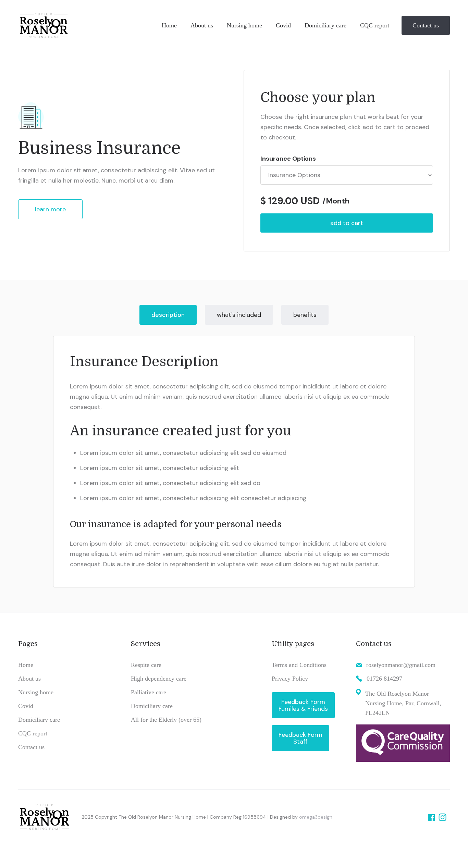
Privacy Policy (290, 678)
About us (29, 678)
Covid (25, 706)
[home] (86, 25)
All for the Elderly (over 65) (166, 719)
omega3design (315, 817)
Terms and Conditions (299, 664)
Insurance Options (288, 158)
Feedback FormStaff (300, 738)
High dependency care (158, 678)
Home (25, 664)
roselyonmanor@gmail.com (400, 664)
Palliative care (148, 692)
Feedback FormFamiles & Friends (303, 705)
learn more (50, 209)
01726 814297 (384, 678)
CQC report (32, 733)
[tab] (168, 315)
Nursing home (35, 692)
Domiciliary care (39, 719)
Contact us (425, 25)
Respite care (146, 664)
